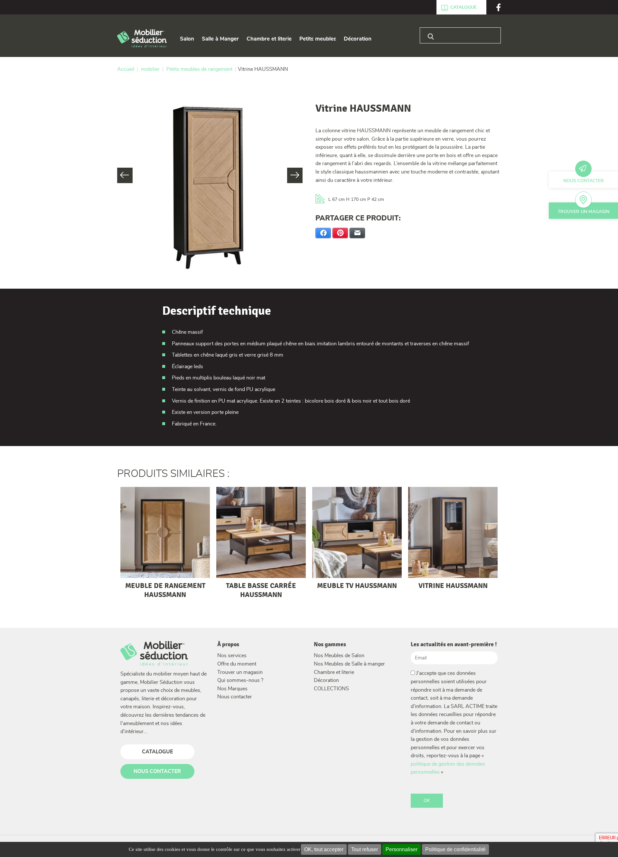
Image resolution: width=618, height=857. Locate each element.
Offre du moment (236, 663)
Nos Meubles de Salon (339, 655)
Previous (125, 175)
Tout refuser (364, 849)
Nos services (232, 655)
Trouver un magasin (583, 212)
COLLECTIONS (331, 688)
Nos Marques (232, 688)
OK (427, 800)
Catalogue (463, 7)
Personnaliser (401, 849)
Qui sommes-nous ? (240, 680)
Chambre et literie (334, 672)
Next (295, 175)
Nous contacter (583, 181)
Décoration (326, 680)
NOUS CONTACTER (157, 771)
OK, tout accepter (323, 849)
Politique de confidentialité (455, 849)
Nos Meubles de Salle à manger (349, 663)
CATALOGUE (157, 751)
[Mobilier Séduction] (142, 38)
